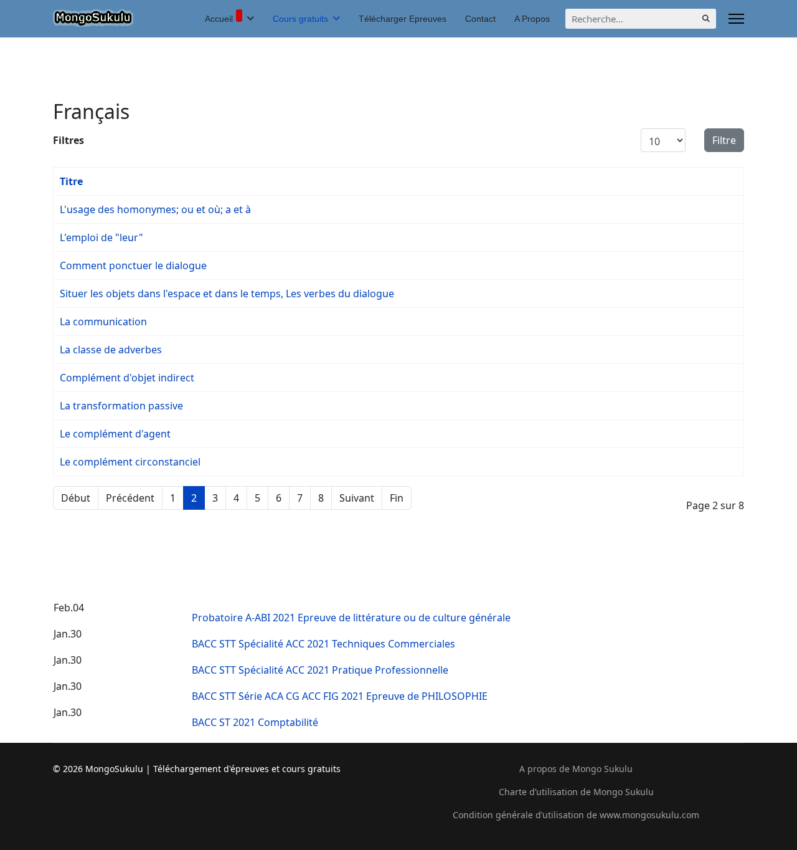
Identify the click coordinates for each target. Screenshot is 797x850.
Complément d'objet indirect (127, 377)
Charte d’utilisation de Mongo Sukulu (576, 792)
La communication (103, 321)
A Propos (532, 19)
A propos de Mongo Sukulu (576, 769)
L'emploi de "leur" (101, 237)
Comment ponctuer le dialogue (133, 265)
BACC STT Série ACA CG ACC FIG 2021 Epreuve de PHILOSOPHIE (340, 696)
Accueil (219, 19)
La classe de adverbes (111, 349)
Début (75, 498)
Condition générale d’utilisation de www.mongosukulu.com (576, 815)
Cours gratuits (300, 19)
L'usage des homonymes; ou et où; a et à (155, 209)
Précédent (130, 498)
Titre (71, 181)
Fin (396, 498)
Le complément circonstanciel (130, 462)
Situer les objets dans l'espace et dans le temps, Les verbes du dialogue (227, 293)
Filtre (724, 140)
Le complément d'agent (115, 434)
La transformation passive (121, 406)
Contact (480, 19)
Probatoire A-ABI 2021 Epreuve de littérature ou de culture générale (351, 617)
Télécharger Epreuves (402, 19)
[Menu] (736, 18)
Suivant (356, 498)
